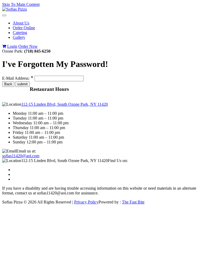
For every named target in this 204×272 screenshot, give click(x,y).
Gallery (19, 37)
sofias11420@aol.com (20, 156)
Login (12, 46)
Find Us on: (118, 160)
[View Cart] (4, 46)
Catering (20, 32)
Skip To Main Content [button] (21, 4)
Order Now (28, 46)
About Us (21, 23)
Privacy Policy (86, 202)
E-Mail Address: (17, 78)
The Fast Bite (133, 202)
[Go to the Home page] (14, 9)
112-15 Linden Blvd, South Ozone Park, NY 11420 (64, 104)
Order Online (24, 28)
